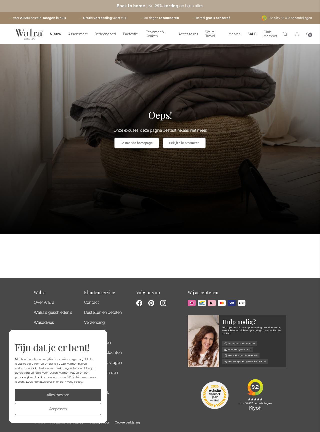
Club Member (270, 34)
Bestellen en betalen (103, 312)
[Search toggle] (285, 34)
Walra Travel (210, 34)
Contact (91, 302)
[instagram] (163, 303)
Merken (234, 34)
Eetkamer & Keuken (155, 34)
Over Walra (44, 302)
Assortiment (78, 34)
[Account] (297, 34)
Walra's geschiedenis (53, 312)
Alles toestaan (58, 395)
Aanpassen (58, 409)
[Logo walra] (29, 34)
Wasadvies (44, 322)
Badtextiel (131, 34)
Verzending (94, 322)
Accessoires (188, 34)
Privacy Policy (73, 381)
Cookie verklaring (127, 422)
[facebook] (139, 303)
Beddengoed (105, 34)
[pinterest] (151, 303)
